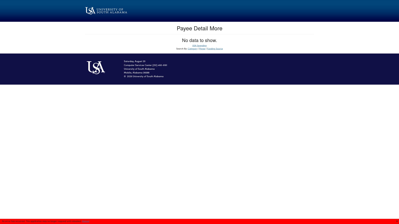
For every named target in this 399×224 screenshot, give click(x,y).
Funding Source (215, 49)
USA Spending (199, 46)
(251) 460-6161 (159, 65)
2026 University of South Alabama (145, 76)
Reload (85, 221)
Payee (202, 49)
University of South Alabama (139, 69)
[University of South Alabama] (121, 11)
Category (192, 49)
